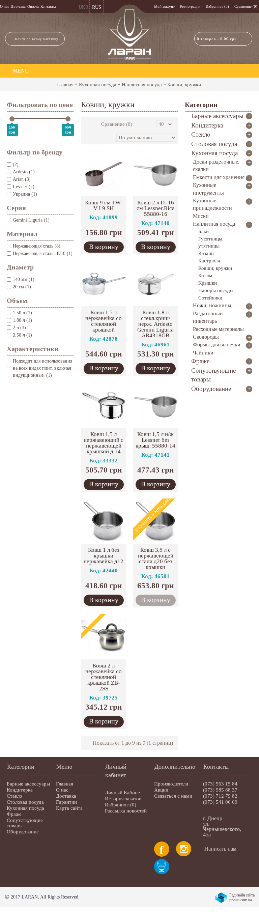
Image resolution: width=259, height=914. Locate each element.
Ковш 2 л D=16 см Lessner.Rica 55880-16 (156, 208)
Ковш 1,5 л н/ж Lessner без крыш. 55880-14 (155, 440)
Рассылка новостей (126, 810)
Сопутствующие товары (25, 823)
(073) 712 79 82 (220, 796)
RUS (96, 7)
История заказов (123, 798)
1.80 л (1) (22, 320)
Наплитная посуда (142, 84)
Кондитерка (20, 790)
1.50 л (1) (22, 312)
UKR (83, 7)
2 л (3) (19, 327)
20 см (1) (22, 286)
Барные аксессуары (28, 784)
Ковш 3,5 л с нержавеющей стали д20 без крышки (155, 558)
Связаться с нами (173, 796)
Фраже (14, 814)
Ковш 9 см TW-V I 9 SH (103, 205)
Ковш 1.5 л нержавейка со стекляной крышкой (103, 321)
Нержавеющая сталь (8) (36, 246)
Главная (65, 84)
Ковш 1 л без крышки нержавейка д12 (103, 556)
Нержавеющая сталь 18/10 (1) (43, 253)
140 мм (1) (23, 279)
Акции (161, 790)
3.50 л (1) (22, 335)
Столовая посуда (25, 802)
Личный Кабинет (123, 792)
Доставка (66, 796)
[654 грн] (67, 118)
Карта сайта (69, 808)
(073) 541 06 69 (220, 802)
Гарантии (66, 802)
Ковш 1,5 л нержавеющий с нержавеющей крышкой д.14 (103, 443)
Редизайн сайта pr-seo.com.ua (242, 897)
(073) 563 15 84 (220, 784)
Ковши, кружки (184, 84)
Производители (171, 784)
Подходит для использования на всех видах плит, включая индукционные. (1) (42, 368)
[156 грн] (12, 118)
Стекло (14, 796)
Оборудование (23, 831)
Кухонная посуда (97, 84)
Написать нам (220, 848)
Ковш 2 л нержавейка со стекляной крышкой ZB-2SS (103, 677)
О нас (62, 790)
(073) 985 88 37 (220, 790)
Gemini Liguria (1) (31, 220)
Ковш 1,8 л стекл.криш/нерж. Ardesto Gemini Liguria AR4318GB (155, 324)
